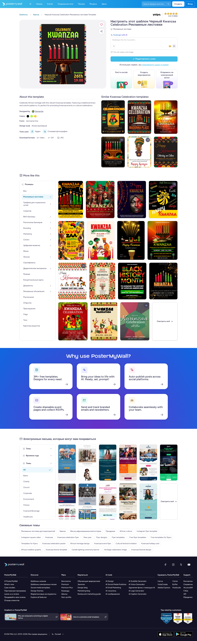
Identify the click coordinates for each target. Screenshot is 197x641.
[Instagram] (173, 564)
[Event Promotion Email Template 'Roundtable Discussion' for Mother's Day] (108, 501)
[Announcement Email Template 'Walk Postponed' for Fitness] (67, 462)
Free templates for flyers (161, 537)
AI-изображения (113, 594)
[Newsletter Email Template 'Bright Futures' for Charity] (148, 462)
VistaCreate (163, 584)
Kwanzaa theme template (56, 550)
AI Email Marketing (113, 587)
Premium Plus (67, 587)
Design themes (37, 591)
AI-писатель (111, 591)
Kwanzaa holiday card (150, 543)
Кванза (63, 531)
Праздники (110, 531)
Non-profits (66, 597)
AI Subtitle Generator (137, 581)
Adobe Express (164, 587)
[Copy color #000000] (28, 116)
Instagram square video (31, 537)
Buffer (175, 584)
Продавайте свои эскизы (15, 597)
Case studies (9, 587)
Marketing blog (84, 591)
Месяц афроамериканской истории (85, 531)
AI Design (110, 581)
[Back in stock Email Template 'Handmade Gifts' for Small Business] (128, 501)
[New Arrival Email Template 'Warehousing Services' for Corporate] (67, 501)
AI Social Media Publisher (116, 584)
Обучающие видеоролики (89, 581)
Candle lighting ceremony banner (85, 550)
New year (87, 537)
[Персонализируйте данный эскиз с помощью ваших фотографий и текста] (63, 54)
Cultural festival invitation (126, 543)
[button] (101, 24)
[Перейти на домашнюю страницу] (11, 4)
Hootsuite (176, 587)
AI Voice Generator (137, 584)
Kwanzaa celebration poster (54, 543)
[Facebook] (165, 564)
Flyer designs (101, 537)
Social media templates (40, 587)
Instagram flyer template (147, 531)
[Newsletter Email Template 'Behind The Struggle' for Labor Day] (87, 501)
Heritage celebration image (115, 550)
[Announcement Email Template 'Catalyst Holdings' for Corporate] (108, 462)
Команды (65, 591)
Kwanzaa (49, 537)
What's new (9, 584)
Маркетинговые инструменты (43, 594)
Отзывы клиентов (11, 600)
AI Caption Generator (137, 594)
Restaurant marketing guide (89, 594)
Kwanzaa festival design (141, 550)
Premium (65, 584)
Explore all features (39, 597)
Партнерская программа (15, 591)
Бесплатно (66, 581)
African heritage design (80, 543)
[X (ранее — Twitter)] (181, 564)
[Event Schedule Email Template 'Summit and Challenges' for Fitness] (128, 462)
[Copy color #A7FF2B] (31, 116)
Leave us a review (11, 594)
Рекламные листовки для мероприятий (38, 531)
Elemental (39, 111)
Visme (175, 581)
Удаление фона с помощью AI (142, 587)
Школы (64, 594)
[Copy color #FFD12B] (35, 116)
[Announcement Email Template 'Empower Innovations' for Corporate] (148, 501)
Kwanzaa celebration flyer (68, 537)
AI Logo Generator (136, 591)
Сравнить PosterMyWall (168, 575)
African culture (126, 531)
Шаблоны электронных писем (44, 584)
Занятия (81, 584)
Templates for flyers (29, 543)
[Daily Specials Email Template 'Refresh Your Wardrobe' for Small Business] (87, 462)
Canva (160, 581)
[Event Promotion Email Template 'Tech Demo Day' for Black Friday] (169, 462)
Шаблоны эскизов (38, 581)
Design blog (83, 587)
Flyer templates (118, 537)
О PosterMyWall (11, 581)
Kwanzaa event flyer (102, 543)
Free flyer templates (137, 537)
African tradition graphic (31, 550)
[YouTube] (189, 564)
